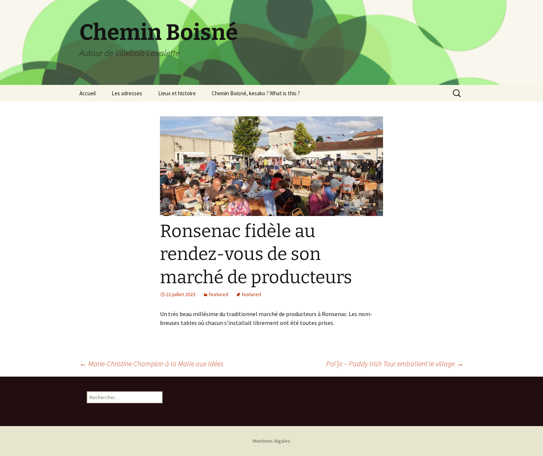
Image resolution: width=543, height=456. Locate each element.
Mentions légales (271, 441)
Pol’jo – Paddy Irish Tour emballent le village (395, 363)
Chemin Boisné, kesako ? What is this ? (256, 93)
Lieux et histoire (177, 93)
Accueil (87, 93)
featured (218, 294)
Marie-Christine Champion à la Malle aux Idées (151, 363)
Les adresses (127, 93)
